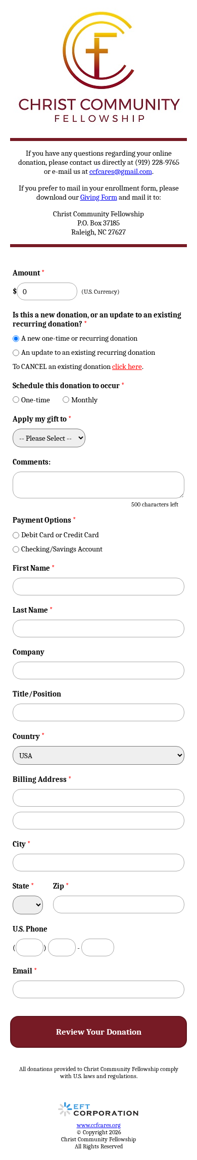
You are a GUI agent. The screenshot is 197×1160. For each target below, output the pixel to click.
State (23, 886)
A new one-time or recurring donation (79, 338)
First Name (34, 568)
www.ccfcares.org (99, 1125)
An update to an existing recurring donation (88, 352)
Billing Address (42, 779)
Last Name (33, 610)
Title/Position (37, 694)
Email (25, 971)
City (22, 844)
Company (28, 652)
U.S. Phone (30, 929)
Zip (61, 886)
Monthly (84, 399)
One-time (35, 399)
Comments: (32, 462)
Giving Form (98, 197)
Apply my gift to (42, 419)
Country (26, 736)
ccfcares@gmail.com (120, 171)
